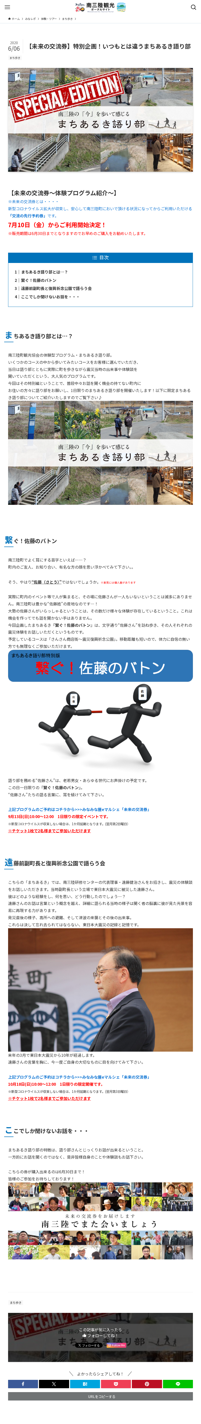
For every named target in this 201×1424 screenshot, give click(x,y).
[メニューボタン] (7, 7)
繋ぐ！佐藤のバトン (38, 280)
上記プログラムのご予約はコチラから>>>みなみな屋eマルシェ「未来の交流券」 (79, 809)
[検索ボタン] (193, 7)
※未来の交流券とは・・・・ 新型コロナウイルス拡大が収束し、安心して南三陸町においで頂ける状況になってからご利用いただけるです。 (100, 208)
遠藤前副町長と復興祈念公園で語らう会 (56, 288)
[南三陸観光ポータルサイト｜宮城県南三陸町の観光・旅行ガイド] (100, 7)
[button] (23, 1384)
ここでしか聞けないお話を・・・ (50, 297)
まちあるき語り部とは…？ (44, 272)
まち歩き (15, 58)
